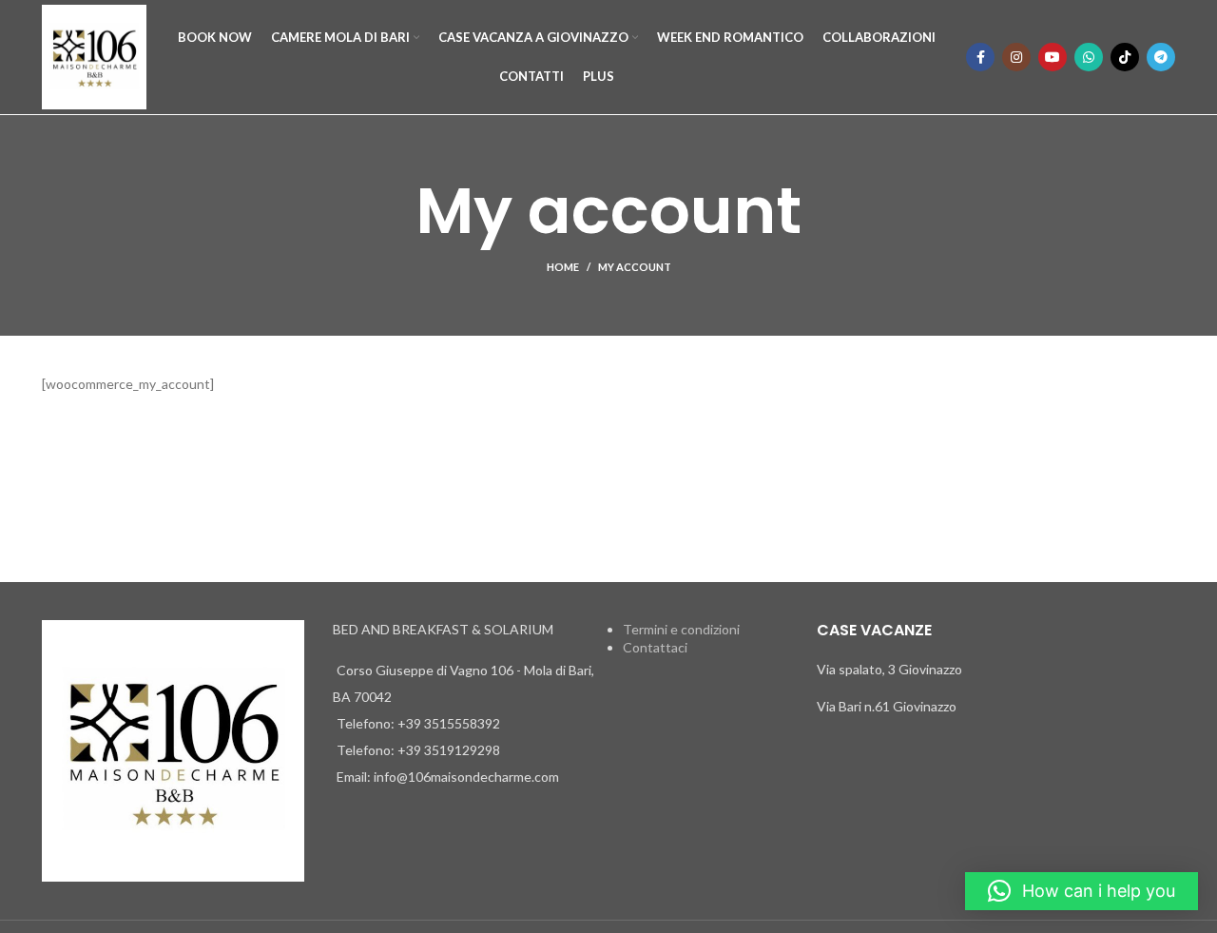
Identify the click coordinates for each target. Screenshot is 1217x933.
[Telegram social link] (1161, 57)
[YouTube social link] (1052, 57)
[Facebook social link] (980, 57)
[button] (1081, 891)
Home (563, 267)
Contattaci (655, 647)
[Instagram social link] (1016, 57)
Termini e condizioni (681, 629)
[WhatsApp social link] (1088, 57)
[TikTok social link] (1125, 57)
